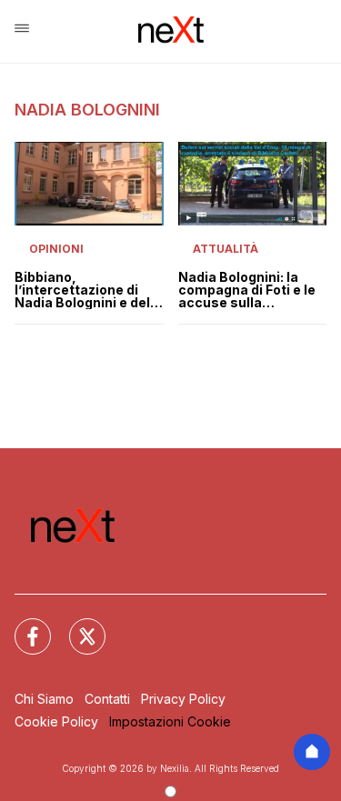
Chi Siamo (44, 698)
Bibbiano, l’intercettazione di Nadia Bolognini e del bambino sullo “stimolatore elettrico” (82, 290)
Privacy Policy (183, 698)
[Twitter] (76, 625)
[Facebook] (22, 625)
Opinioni (56, 248)
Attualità (225, 248)
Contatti (107, 698)
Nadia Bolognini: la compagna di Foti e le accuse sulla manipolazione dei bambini (247, 290)
